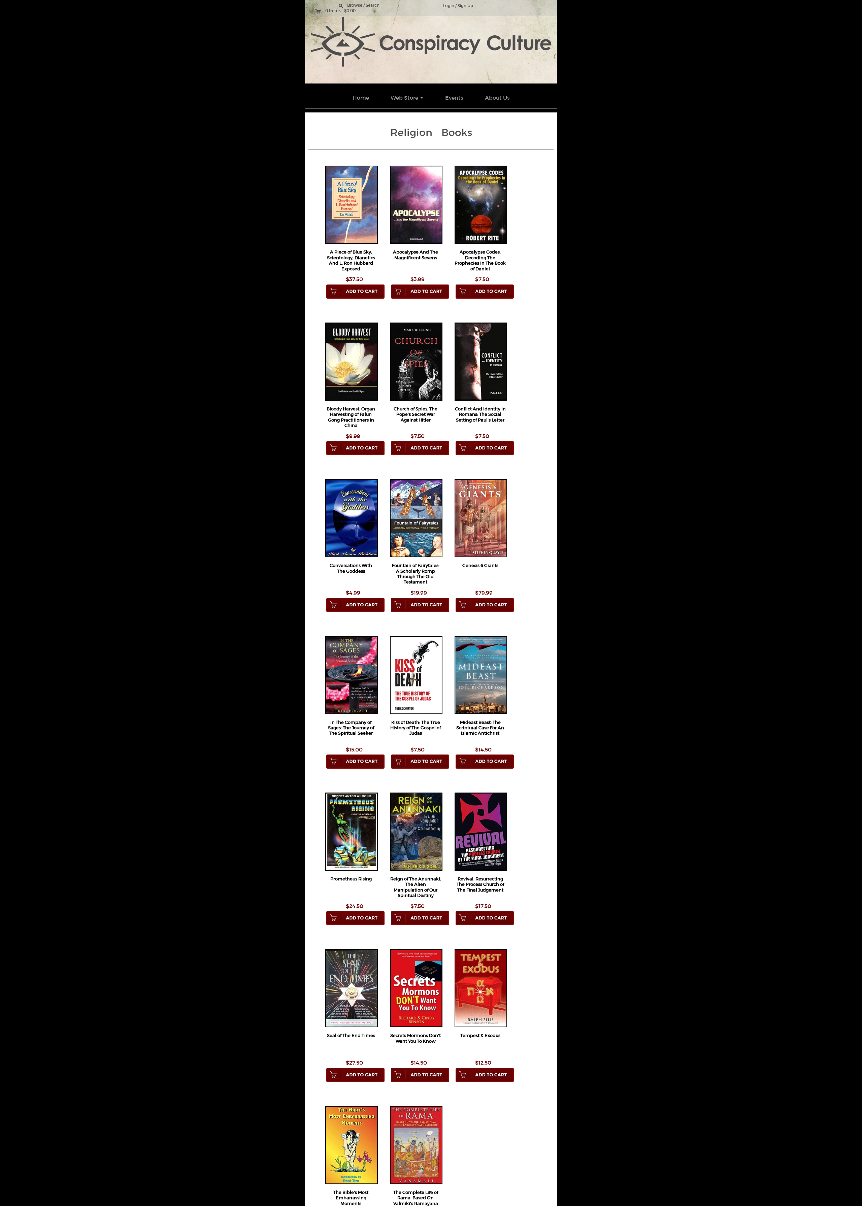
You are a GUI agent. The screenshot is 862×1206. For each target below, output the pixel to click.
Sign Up (465, 5)
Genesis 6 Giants (480, 565)
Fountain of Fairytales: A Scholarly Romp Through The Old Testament (415, 574)
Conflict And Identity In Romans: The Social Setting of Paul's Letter (480, 414)
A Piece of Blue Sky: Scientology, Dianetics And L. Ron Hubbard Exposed (351, 260)
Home (361, 97)
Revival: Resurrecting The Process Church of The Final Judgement (480, 884)
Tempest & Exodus (480, 1035)
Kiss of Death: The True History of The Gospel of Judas (415, 727)
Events (454, 97)
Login (448, 5)
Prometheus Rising (351, 879)
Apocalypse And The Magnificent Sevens (415, 254)
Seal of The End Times (351, 1035)
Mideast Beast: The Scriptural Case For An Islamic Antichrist (480, 727)
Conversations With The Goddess (351, 568)
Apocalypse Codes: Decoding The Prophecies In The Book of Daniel (480, 260)
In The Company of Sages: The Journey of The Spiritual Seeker (351, 727)
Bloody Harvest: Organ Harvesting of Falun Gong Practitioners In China (351, 417)
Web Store (407, 97)
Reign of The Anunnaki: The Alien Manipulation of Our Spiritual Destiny (415, 887)
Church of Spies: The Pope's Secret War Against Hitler (415, 414)
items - (336, 10)
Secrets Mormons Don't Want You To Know (415, 1038)
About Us (497, 97)
